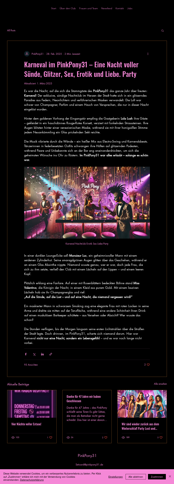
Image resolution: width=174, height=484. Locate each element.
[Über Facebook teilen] (25, 354)
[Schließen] (170, 476)
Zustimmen (157, 476)
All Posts (11, 30)
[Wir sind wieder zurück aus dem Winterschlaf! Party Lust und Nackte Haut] (142, 404)
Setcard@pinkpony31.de (89, 464)
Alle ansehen (160, 383)
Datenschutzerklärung (32, 479)
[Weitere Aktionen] (148, 54)
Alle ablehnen (135, 476)
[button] (162, 30)
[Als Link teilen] (50, 354)
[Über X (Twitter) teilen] (34, 354)
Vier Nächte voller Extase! (26, 424)
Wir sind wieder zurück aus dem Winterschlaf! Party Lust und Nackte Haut (140, 426)
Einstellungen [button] (115, 476)
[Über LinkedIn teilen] (42, 354)
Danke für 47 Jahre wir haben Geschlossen (84, 398)
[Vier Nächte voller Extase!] (31, 404)
